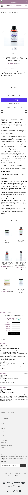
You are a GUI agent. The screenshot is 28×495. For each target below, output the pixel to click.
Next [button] (24, 33)
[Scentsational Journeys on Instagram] (14, 491)
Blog (2, 423)
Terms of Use (4, 442)
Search (3, 447)
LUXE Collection (11, 12)
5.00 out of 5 (18, 318)
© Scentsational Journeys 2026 (14, 470)
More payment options (14, 103)
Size (14, 80)
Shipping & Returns (6, 437)
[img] (3, 343)
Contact (3, 428)
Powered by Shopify (14, 477)
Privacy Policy (5, 440)
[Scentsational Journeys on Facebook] (11, 491)
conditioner (16, 208)
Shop (2, 416)
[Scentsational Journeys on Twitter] (8, 491)
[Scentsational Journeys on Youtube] (20, 491)
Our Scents (4, 420)
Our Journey (4, 418)
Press (2, 425)
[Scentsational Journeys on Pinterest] (17, 491)
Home (2, 12)
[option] (14, 33)
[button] (11, 63)
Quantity (14, 87)
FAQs (2, 435)
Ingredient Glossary (6, 445)
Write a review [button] (14, 333)
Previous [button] (3, 33)
